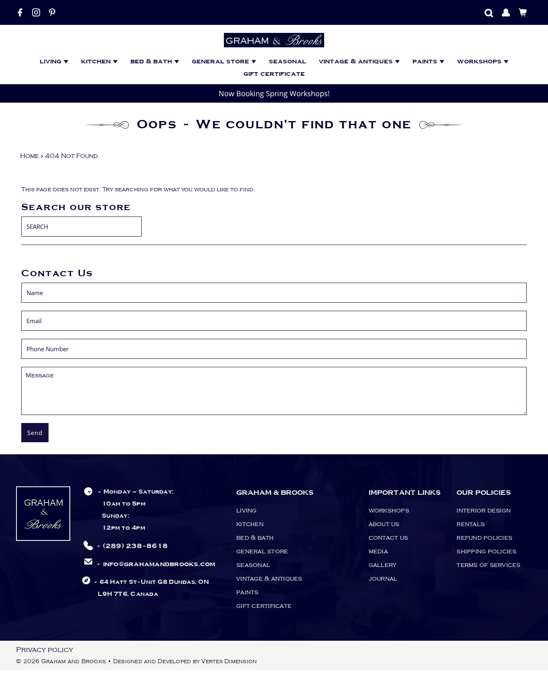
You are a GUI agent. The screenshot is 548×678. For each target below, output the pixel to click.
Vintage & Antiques (357, 61)
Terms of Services (488, 565)
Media (378, 551)
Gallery (383, 565)
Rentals (471, 524)
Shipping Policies (486, 551)
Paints (425, 61)
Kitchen (97, 61)
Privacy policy (44, 650)
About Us (384, 524)
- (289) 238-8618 (132, 546)
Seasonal (287, 61)
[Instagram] (36, 12)
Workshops (480, 61)
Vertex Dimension (229, 661)
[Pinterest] (52, 12)
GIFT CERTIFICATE (274, 74)
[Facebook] (20, 12)
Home (29, 156)
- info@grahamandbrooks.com (155, 564)
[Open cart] (523, 12)
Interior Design (484, 510)
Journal (383, 578)
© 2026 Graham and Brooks (61, 661)
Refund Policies (484, 537)
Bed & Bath (255, 537)
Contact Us (388, 537)
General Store (221, 61)
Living (51, 61)
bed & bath (152, 61)
